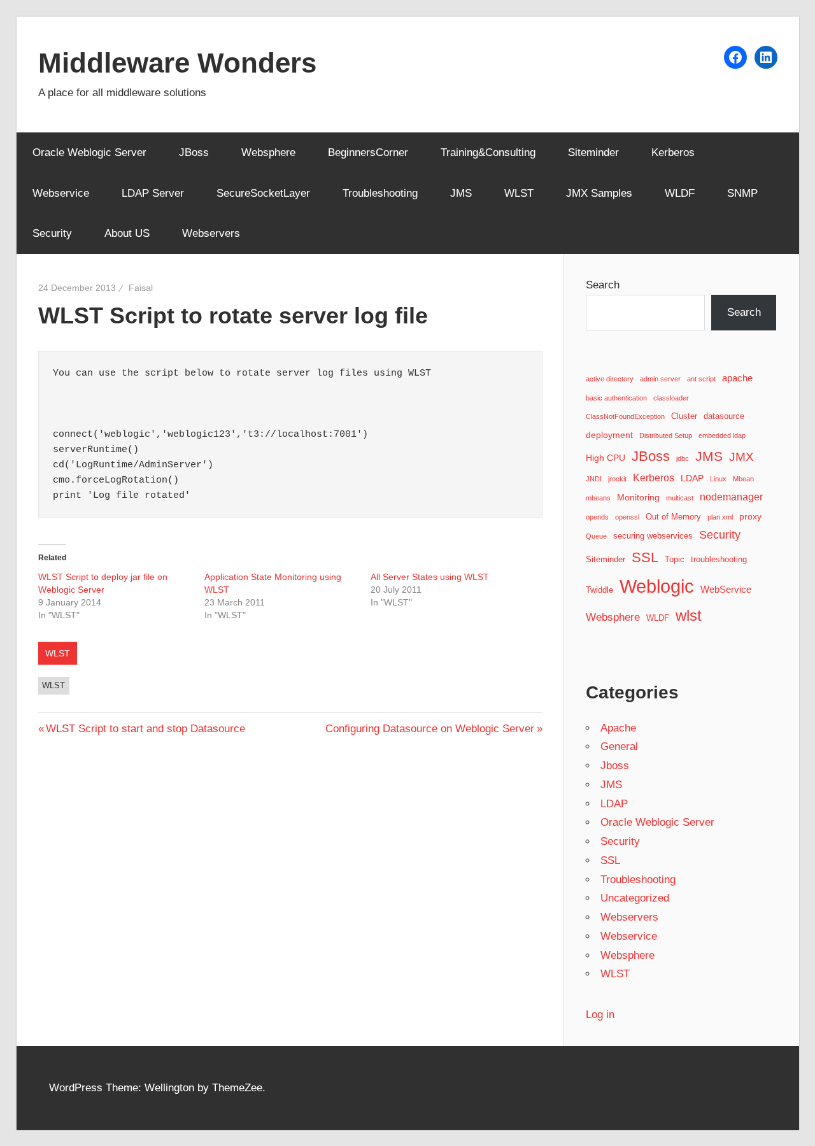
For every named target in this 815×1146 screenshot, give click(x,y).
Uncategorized (634, 898)
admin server (660, 379)
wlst (53, 685)
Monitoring (638, 497)
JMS (461, 193)
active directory (610, 379)
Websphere (268, 152)
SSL (645, 557)
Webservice (60, 193)
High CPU (605, 458)
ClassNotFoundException (625, 416)
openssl (627, 517)
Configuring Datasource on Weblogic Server (429, 729)
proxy (750, 516)
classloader (671, 398)
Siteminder (593, 152)
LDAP (692, 478)
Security (52, 233)
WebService (725, 589)
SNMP (742, 193)
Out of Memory (673, 517)
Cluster (684, 416)
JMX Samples (599, 193)
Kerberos (673, 152)
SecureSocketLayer (263, 193)
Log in (600, 1014)
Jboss (614, 766)
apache (737, 377)
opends (597, 517)
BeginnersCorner (368, 152)
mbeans (598, 498)
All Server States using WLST (430, 577)
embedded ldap (722, 435)
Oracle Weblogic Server (89, 152)
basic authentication (616, 398)
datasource (724, 416)
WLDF (680, 193)
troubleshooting (719, 559)
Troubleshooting (380, 193)
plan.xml (720, 517)
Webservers (211, 233)
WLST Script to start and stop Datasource (145, 729)
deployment (609, 435)
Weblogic (657, 586)
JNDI (594, 479)
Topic (674, 559)
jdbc (682, 458)
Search (603, 285)
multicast (679, 498)
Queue (596, 536)
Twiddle (599, 590)
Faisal (141, 288)
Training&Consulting (488, 152)
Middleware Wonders (177, 62)
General (619, 746)
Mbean (743, 479)
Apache (618, 728)
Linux (718, 479)
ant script (701, 379)
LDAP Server (153, 193)
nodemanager (731, 496)
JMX (741, 456)
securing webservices (653, 536)
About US (127, 233)
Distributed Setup (665, 435)
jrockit (617, 479)
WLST (519, 193)
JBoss (194, 152)
